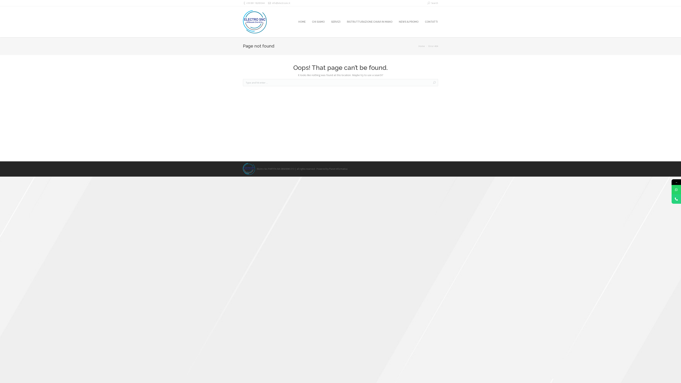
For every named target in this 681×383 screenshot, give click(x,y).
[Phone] (676, 199)
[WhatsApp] (676, 189)
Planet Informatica (338, 168)
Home (422, 46)
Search (434, 3)
